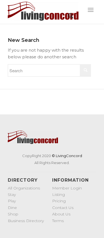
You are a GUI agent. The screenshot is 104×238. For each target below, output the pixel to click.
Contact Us (62, 207)
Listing (58, 194)
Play (12, 200)
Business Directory (26, 220)
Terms (58, 220)
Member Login (67, 188)
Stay (12, 194)
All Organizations (24, 188)
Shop (13, 214)
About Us (61, 214)
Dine (12, 207)
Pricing (59, 200)
